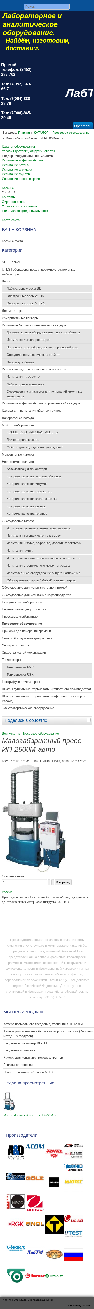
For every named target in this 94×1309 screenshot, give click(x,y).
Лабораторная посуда (18, 418)
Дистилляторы (12, 311)
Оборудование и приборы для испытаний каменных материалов (44, 394)
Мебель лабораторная (18, 425)
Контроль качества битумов (27, 484)
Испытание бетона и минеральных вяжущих (34, 325)
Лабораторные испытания (25, 384)
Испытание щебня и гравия (21, 179)
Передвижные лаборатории (22, 602)
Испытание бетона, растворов (28, 340)
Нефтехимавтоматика (18, 462)
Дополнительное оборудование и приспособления (43, 332)
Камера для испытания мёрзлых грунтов (31, 410)
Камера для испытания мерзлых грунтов (33, 1057)
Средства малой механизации (24, 652)
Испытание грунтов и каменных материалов (34, 369)
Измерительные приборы (20, 318)
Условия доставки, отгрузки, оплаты (28, 151)
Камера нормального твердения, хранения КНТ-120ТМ (43, 1024)
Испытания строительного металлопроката (38, 565)
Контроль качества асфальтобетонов (34, 476)
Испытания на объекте (23, 376)
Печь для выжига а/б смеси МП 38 (28, 1072)
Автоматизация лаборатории (27, 469)
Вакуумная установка (19, 1050)
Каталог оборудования (18, 146)
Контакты (8, 197)
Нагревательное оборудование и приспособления (43, 347)
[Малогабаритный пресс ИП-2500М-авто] (34, 870)
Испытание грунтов (16, 174)
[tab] (89, 720)
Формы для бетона (20, 362)
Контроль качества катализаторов (32, 499)
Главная (24, 132)
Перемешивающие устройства (24, 609)
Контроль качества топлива (27, 513)
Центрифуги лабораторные (21, 682)
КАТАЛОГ (41, 132)
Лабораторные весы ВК (24, 288)
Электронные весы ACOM (26, 296)
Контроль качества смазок (26, 506)
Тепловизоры (11, 660)
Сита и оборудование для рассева (27, 638)
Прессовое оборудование (70, 132)
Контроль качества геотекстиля (30, 491)
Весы (6, 281)
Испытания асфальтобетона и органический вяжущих (41, 403)
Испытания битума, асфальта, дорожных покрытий (44, 543)
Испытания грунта (20, 550)
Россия (7, 892)
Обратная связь (13, 202)
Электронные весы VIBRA (26, 303)
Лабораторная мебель (23, 440)
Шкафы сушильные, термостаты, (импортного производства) (46, 689)
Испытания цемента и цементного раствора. (39, 528)
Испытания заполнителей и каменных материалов (43, 558)
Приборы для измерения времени (26, 631)
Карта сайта (11, 220)
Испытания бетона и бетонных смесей (34, 535)
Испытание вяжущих (17, 169)
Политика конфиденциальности (25, 211)
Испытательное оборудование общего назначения (43, 573)
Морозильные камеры (18, 454)
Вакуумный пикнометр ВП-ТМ (25, 1043)
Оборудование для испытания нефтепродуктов (36, 595)
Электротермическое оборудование (28, 708)
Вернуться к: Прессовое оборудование (30, 733)
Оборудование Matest (18, 521)
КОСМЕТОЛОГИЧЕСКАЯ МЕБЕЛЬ (32, 432)
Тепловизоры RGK (20, 674)
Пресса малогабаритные (20, 616)
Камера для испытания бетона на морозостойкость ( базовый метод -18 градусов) (48, 1033)
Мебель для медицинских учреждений (35, 447)
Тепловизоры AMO (20, 667)
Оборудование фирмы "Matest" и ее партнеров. (41, 580)
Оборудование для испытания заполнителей (34, 587)
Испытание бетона (15, 165)
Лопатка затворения (18, 1064)
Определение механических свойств (33, 355)
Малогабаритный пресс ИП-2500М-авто (31, 1115)
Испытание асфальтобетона (22, 160)
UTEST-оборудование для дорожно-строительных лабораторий (38, 272)
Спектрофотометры (16, 645)
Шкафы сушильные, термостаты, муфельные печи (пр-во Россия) (44, 698)
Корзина (8, 188)
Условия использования (19, 206)
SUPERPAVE (11, 262)
